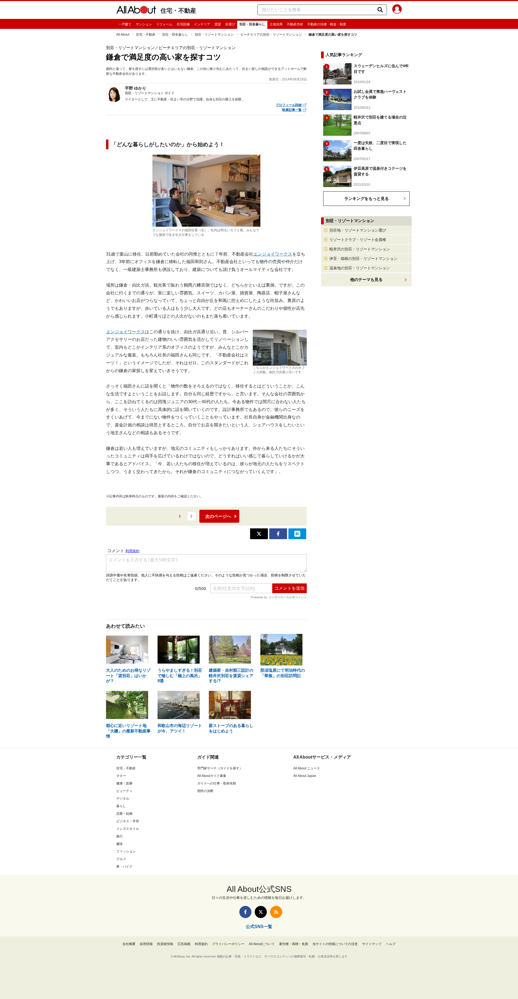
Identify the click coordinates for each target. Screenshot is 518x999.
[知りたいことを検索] (380, 9)
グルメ (121, 859)
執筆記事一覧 (292, 110)
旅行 (119, 836)
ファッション (126, 851)
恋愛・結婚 (124, 813)
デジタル (122, 798)
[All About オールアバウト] (136, 11)
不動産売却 (295, 24)
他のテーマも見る (366, 279)
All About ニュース (306, 768)
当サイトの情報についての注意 (335, 944)
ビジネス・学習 (127, 821)
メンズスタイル (127, 829)
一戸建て (124, 24)
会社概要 (128, 944)
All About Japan (304, 776)
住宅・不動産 (178, 10)
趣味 (119, 844)
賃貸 (217, 24)
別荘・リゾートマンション (214, 34)
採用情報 (146, 944)
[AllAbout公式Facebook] (245, 912)
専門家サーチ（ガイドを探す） (220, 768)
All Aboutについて (262, 944)
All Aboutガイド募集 (211, 776)
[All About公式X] (261, 912)
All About (122, 34)
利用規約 (201, 944)
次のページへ (218, 516)
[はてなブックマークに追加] (297, 533)
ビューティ (124, 791)
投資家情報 (165, 944)
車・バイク (124, 866)
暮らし (121, 806)
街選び (230, 24)
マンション (144, 24)
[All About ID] (397, 10)
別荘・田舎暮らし (252, 24)
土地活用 (276, 24)
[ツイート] (259, 533)
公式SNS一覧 (259, 926)
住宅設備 (183, 24)
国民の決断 (205, 791)
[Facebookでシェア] (278, 533)
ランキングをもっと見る (366, 198)
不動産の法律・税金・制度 (326, 24)
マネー (121, 776)
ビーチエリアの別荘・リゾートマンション (271, 34)
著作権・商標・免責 (293, 944)
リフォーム (164, 24)
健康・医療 (124, 783)
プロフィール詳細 (289, 105)
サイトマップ (371, 944)
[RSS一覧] (276, 912)
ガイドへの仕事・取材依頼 (216, 783)
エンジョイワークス (272, 254)
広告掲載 (184, 944)
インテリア (202, 24)
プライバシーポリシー (228, 944)
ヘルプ (391, 944)
